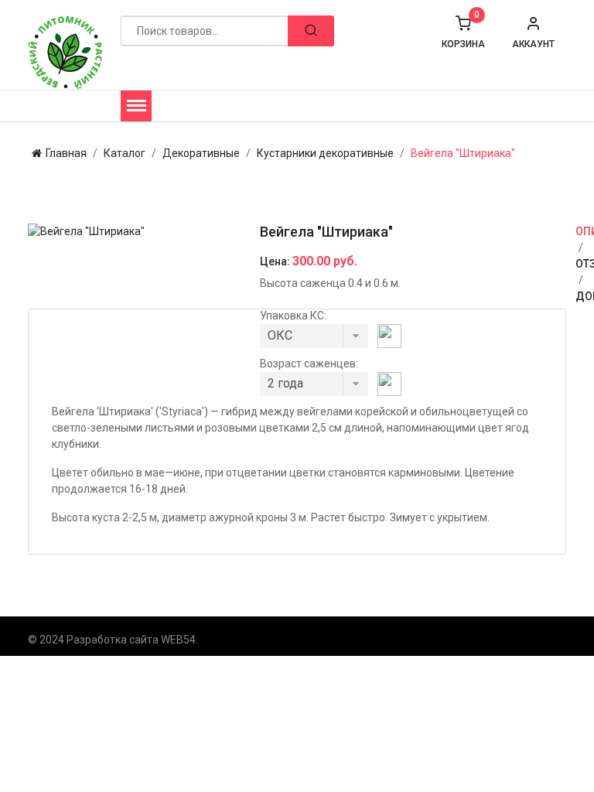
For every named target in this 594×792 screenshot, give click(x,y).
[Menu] (136, 105)
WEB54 (178, 639)
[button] (533, 32)
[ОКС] (314, 340)
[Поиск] (311, 30)
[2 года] (314, 388)
